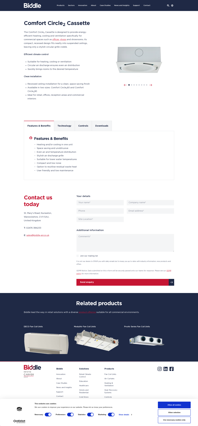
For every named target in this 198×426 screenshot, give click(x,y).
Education (83, 381)
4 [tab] (136, 85)
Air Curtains (109, 379)
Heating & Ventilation (109, 384)
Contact (146, 5)
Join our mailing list (89, 256)
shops (63, 40)
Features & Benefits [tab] (39, 126)
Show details (124, 415)
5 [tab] (139, 85)
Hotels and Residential (83, 391)
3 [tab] (134, 85)
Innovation (82, 5)
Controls (108, 397)
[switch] (70, 414)
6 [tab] (141, 85)
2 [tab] (131, 85)
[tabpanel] (99, 155)
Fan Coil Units (110, 374)
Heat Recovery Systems (110, 391)
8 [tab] (146, 85)
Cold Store (83, 397)
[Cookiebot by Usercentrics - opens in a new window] (19, 421)
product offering (87, 312)
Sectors (71, 5)
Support (136, 5)
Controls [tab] (83, 126)
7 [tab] (144, 85)
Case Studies (105, 5)
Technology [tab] (64, 126)
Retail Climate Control (85, 375)
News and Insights (121, 5)
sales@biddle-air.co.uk (37, 235)
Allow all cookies (174, 405)
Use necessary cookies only (174, 420)
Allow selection (174, 412)
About (93, 5)
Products (60, 5)
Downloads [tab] (101, 126)
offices (55, 40)
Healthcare (84, 386)
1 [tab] (129, 85)
